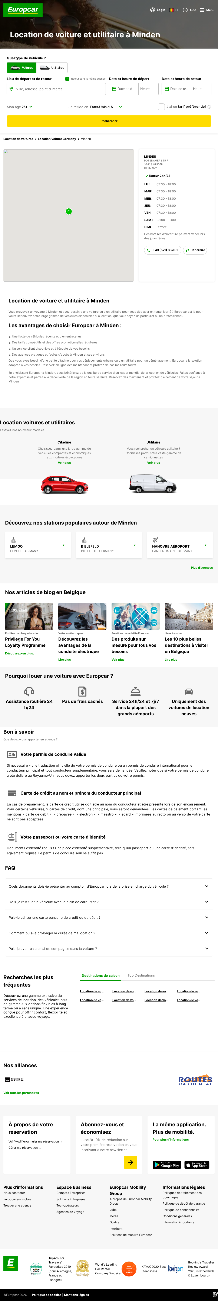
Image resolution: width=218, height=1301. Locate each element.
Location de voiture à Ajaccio (189, 1000)
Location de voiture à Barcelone (92, 991)
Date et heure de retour (181, 79)
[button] (69, 211)
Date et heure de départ (129, 79)
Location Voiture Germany (57, 139)
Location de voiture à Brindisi (157, 991)
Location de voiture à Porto (92, 1000)
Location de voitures (18, 139)
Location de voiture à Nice (124, 1000)
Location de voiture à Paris (157, 1000)
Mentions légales (76, 1295)
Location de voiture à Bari (124, 991)
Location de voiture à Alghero (189, 991)
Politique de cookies (46, 1295)
